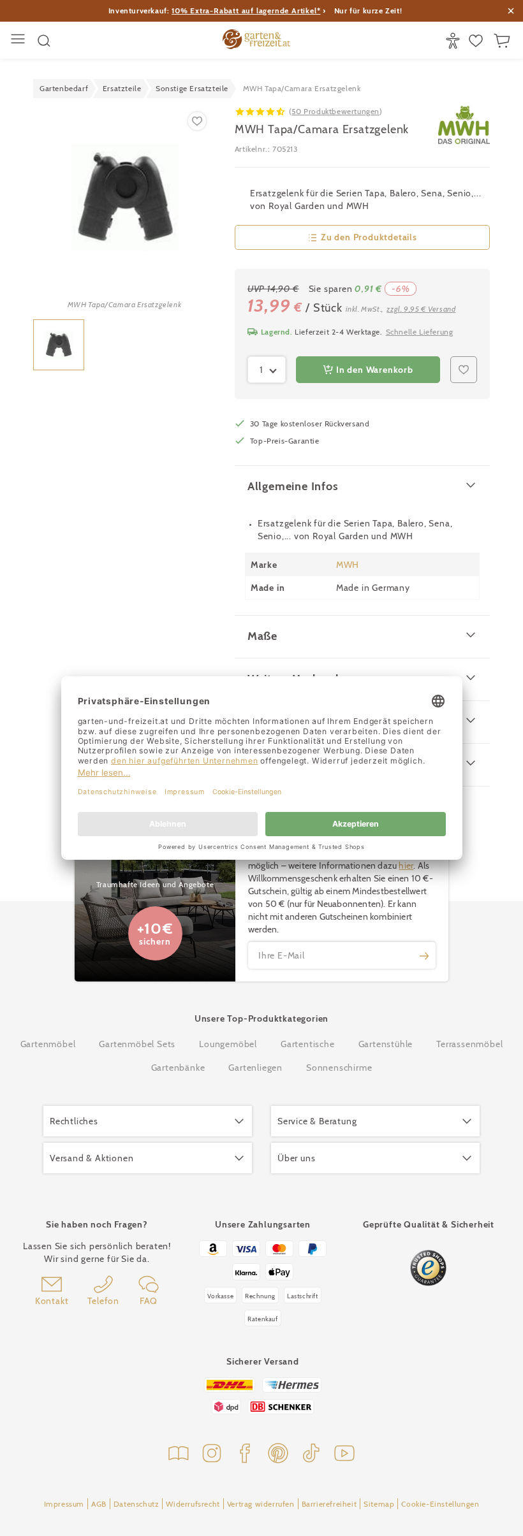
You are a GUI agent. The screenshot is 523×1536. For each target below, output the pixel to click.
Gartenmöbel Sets (137, 1044)
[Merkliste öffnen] (477, 40)
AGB (99, 1504)
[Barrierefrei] (454, 41)
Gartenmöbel (48, 1044)
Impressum (64, 1504)
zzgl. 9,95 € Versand (421, 309)
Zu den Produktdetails (369, 237)
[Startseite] (256, 41)
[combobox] (266, 369)
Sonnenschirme (339, 1067)
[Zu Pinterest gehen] (278, 1455)
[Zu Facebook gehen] (245, 1455)
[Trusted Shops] (428, 1268)
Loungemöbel (228, 1044)
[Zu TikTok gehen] (311, 1455)
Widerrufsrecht (192, 1504)
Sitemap (379, 1504)
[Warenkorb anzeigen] (503, 40)
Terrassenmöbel (469, 1044)
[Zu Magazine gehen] (178, 1455)
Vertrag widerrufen (261, 1504)
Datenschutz (136, 1504)
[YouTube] (344, 1455)
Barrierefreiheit (329, 1504)
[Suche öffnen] (44, 41)
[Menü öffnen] (19, 40)
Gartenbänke (178, 1067)
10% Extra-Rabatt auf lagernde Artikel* (246, 10)
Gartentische (308, 1044)
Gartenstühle (385, 1044)
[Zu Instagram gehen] (212, 1455)
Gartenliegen (255, 1067)
